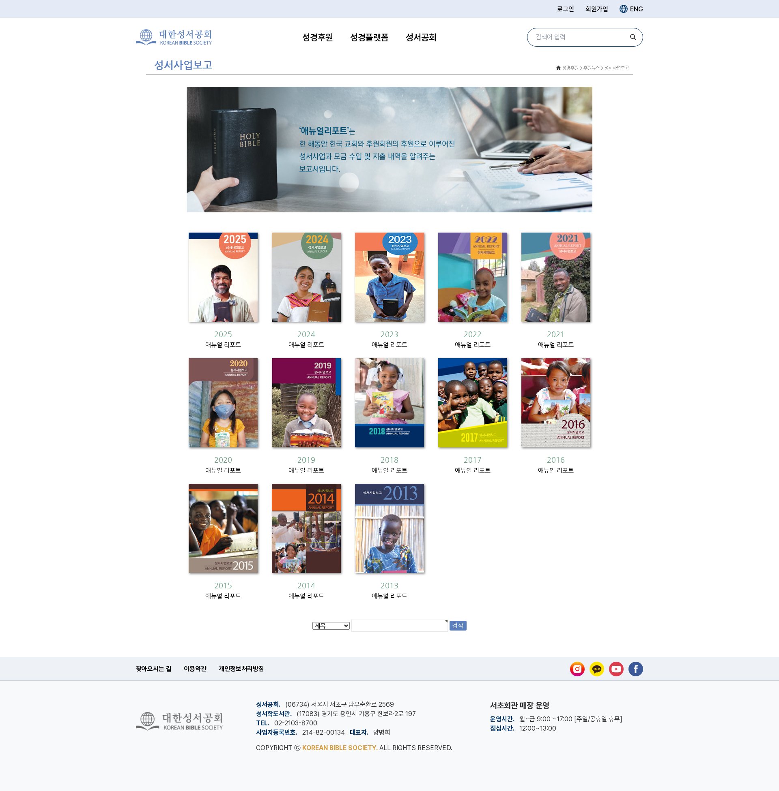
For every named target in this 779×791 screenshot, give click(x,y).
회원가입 (596, 9)
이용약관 (195, 669)
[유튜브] (616, 669)
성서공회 (421, 37)
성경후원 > (572, 68)
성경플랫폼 (369, 37)
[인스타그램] (577, 669)
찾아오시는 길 (154, 669)
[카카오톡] (597, 669)
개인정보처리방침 (241, 669)
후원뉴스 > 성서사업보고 (606, 68)
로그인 (565, 9)
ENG (636, 9)
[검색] (633, 37)
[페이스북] (635, 669)
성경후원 (317, 37)
